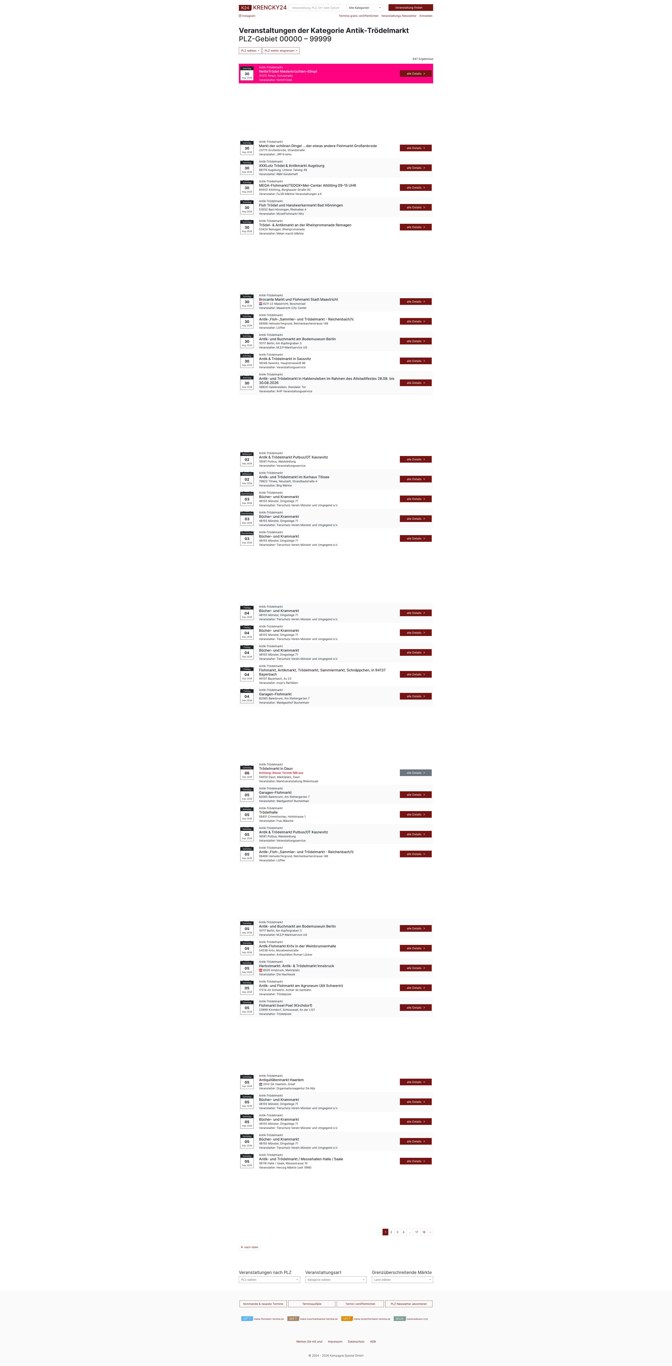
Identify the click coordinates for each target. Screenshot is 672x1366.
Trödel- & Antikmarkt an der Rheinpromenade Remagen (305, 225)
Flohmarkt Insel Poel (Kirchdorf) (285, 1005)
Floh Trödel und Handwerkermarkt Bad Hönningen (301, 205)
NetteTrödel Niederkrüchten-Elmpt (288, 71)
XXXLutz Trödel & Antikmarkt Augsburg (291, 166)
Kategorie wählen (319, 1279)
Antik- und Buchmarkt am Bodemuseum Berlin (297, 339)
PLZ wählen (249, 50)
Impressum (335, 1341)
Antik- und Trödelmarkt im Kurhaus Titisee (294, 477)
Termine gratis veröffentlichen (359, 16)
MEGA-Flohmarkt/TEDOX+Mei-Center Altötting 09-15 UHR (307, 185)
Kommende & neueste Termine (263, 1304)
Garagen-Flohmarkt (275, 694)
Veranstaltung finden (409, 7)
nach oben (250, 1247)
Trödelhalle (268, 812)
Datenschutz (356, 1341)
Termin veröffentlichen (360, 1304)
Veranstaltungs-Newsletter (398, 16)
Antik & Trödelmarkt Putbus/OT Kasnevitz (293, 457)
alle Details (414, 73)
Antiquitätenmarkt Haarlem (281, 1080)
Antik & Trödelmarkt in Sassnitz (285, 359)
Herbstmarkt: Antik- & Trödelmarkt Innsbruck (296, 966)
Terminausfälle (311, 1304)
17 (416, 1232)
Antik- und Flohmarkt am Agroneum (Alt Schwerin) (301, 986)
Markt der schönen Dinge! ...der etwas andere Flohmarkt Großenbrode (318, 146)
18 (423, 1232)
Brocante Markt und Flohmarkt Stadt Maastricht (298, 299)
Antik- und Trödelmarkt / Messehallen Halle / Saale (301, 1159)
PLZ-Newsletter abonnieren (409, 1304)
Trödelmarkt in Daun (276, 768)
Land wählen (382, 1279)
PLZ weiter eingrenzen (280, 50)
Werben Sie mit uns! (309, 1341)
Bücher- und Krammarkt (279, 497)
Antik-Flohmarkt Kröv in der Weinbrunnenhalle (297, 946)
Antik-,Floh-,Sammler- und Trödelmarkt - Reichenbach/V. (306, 319)
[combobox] (364, 7)
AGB (373, 1341)
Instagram (248, 16)
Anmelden (425, 16)
